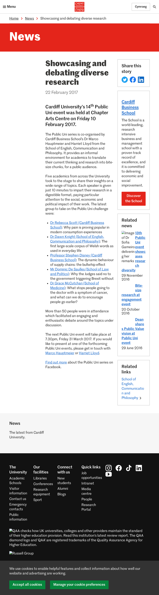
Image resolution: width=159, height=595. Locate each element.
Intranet (87, 483)
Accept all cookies (27, 584)
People (86, 499)
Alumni (62, 489)
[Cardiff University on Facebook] (119, 468)
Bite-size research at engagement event (132, 295)
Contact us (17, 499)
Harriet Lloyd (89, 353)
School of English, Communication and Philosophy (133, 389)
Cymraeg (141, 6)
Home (14, 18)
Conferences (43, 484)
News (29, 18)
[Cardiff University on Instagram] (108, 468)
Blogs (61, 494)
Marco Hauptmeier (59, 353)
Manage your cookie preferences (79, 584)
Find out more (56, 362)
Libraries (40, 478)
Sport (37, 500)
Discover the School (133, 198)
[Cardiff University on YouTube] (108, 474)
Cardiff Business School (130, 108)
